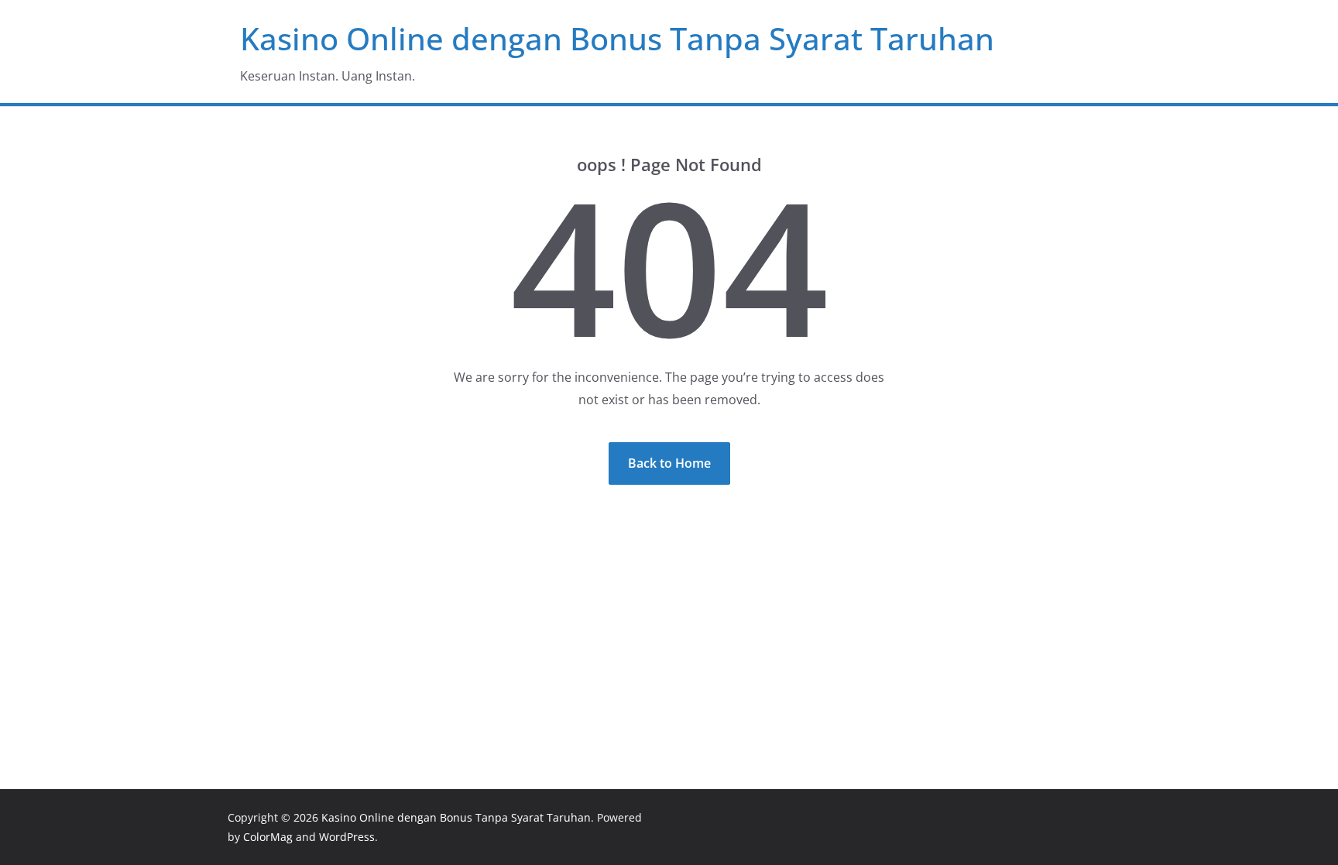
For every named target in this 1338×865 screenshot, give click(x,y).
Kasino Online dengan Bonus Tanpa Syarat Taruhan (617, 38)
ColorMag (268, 836)
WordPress (347, 836)
